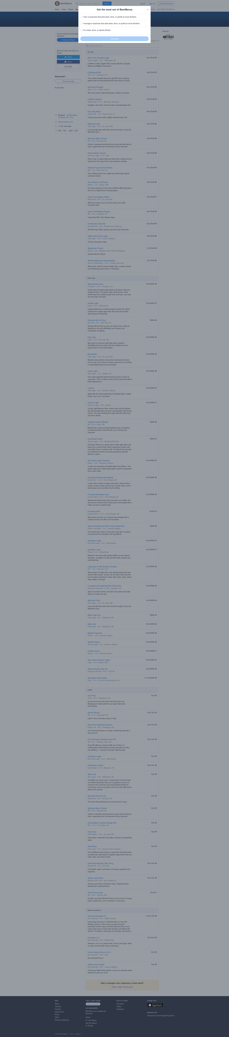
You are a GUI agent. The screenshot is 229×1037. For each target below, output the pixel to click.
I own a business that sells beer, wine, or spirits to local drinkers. (110, 17)
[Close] (148, 9)
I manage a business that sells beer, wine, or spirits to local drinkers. (111, 23)
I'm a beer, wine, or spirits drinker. (97, 30)
